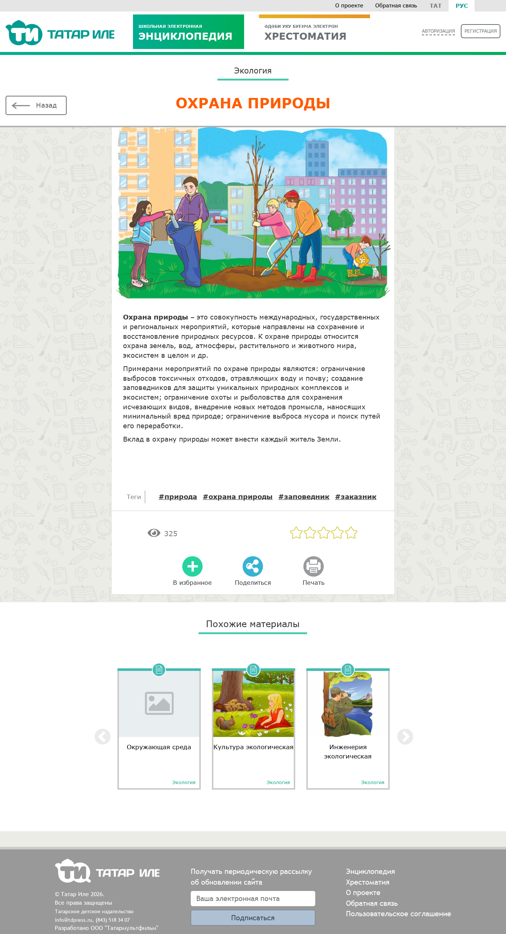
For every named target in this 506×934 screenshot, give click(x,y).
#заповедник (303, 496)
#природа (178, 496)
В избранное (192, 582)
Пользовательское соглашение (398, 913)
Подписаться (252, 917)
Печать (313, 582)
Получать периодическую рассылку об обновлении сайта (251, 876)
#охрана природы (238, 496)
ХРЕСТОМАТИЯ (305, 32)
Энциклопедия (186, 32)
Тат (436, 5)
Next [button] (399, 731)
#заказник (355, 496)
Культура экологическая (253, 747)
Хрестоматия (367, 882)
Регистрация (481, 31)
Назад (46, 105)
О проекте (349, 5)
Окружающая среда (159, 747)
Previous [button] (97, 731)
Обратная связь (396, 5)
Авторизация (438, 31)
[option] (159, 726)
